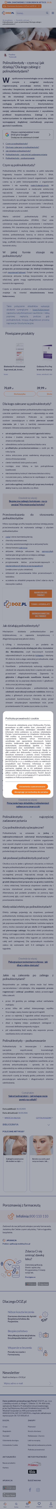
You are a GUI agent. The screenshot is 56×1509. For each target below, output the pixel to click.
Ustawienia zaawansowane (32, 786)
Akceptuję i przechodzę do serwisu (31, 792)
